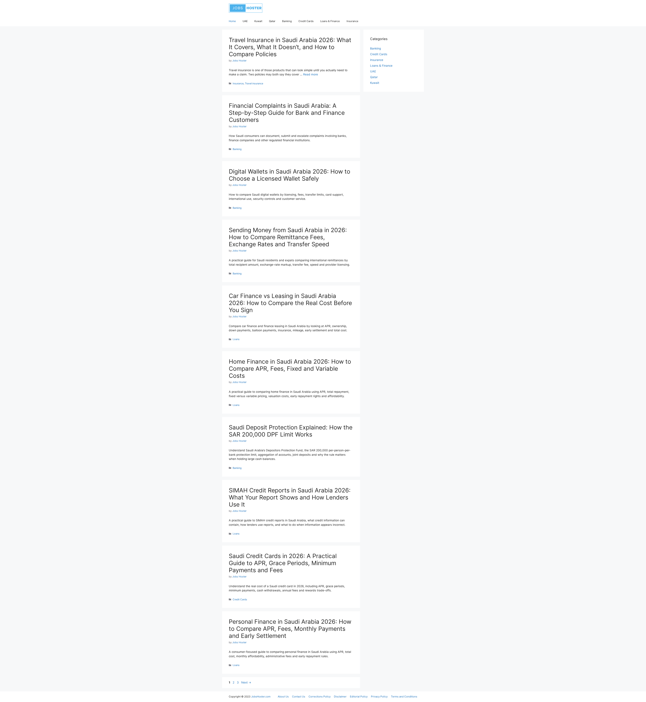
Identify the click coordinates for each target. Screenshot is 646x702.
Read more (310, 74)
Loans (236, 339)
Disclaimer (340, 696)
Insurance (352, 21)
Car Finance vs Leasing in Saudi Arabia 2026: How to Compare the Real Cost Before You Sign (290, 302)
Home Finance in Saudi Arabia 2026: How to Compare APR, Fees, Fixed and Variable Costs (290, 368)
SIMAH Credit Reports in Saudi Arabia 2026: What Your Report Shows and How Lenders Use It (290, 497)
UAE (245, 21)
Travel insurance (254, 83)
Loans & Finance (330, 21)
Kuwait (258, 21)
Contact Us (298, 696)
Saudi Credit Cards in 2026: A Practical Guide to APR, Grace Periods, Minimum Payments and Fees (283, 563)
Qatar (272, 21)
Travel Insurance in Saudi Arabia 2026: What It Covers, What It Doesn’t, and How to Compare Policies (290, 47)
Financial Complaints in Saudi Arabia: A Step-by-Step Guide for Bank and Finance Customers (287, 112)
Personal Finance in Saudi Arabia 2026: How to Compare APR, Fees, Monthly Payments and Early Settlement (290, 628)
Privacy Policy (379, 696)
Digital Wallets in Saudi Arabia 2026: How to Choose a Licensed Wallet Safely (289, 175)
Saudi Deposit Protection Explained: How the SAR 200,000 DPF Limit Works (290, 431)
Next (246, 682)
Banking (287, 21)
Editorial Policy (359, 696)
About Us (283, 696)
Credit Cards (306, 21)
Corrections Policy (320, 696)
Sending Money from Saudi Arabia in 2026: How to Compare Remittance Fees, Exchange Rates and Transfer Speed (288, 237)
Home (232, 21)
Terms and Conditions (404, 696)
